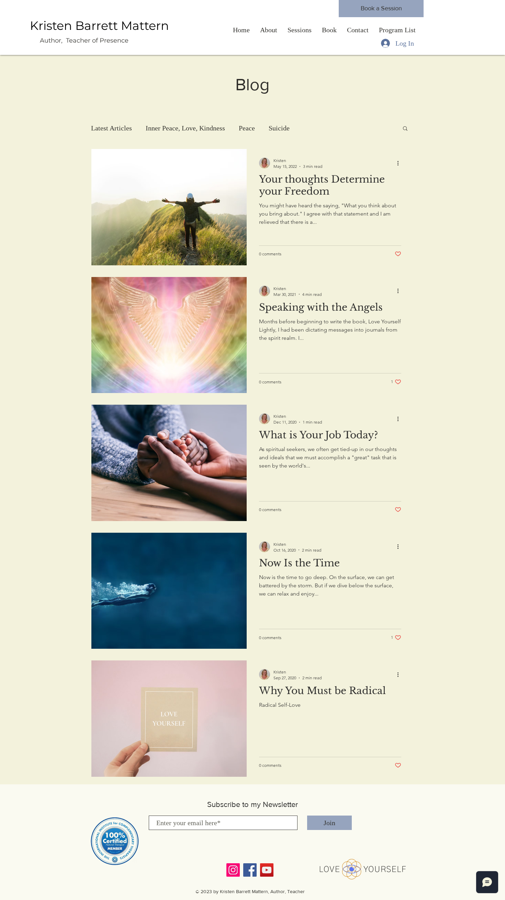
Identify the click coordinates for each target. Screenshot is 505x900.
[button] (405, 128)
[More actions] (400, 163)
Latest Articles (111, 128)
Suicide (279, 128)
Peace (247, 128)
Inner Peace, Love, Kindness (185, 128)
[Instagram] (233, 870)
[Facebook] (250, 870)
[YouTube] (266, 870)
